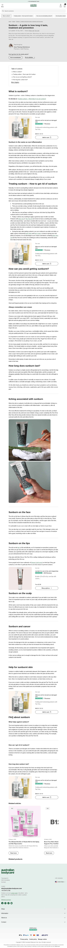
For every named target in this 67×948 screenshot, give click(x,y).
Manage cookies (42, 939)
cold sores (39, 562)
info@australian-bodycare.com (11, 888)
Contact (3, 922)
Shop (3, 909)
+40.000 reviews (28, 1)
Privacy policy (24, 939)
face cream (37, 233)
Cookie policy (33, 939)
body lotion (29, 233)
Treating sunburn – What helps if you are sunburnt (32, 99)
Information (4, 913)
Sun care (37, 30)
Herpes (33, 562)
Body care (31, 30)
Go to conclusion (15, 57)
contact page (14, 893)
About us (4, 917)
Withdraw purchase (6, 899)
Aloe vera (21, 218)
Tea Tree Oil (29, 218)
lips (19, 547)
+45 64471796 (5, 890)
